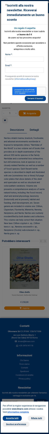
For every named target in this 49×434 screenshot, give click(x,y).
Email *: (8, 65)
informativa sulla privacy (25, 79)
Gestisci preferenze (16, 424)
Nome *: (8, 54)
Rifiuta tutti (36, 418)
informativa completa (18, 412)
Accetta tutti (12, 418)
